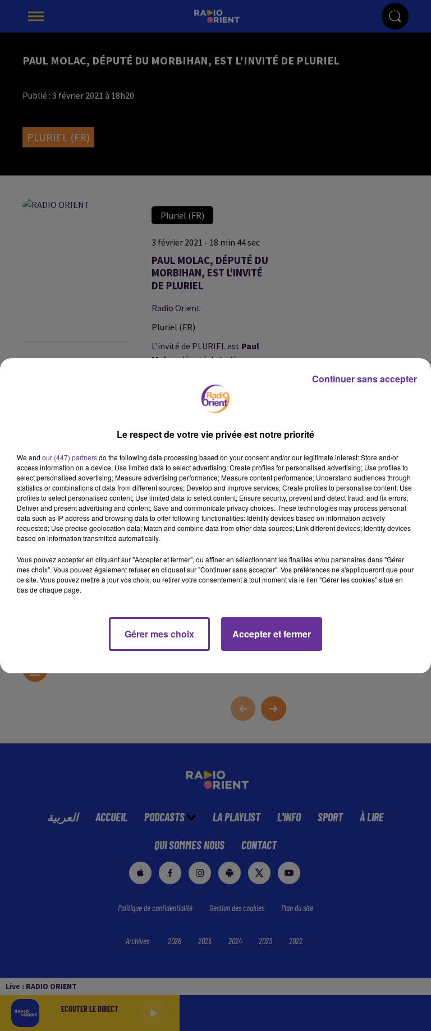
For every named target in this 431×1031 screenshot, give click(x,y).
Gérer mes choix (159, 633)
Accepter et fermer (271, 633)
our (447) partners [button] (69, 457)
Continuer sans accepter (364, 378)
